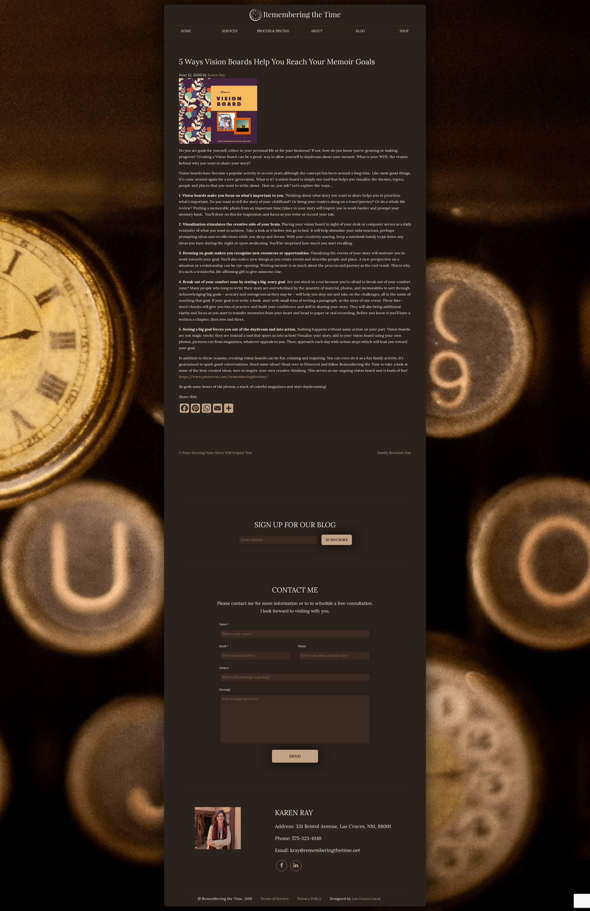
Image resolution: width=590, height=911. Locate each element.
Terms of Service (274, 898)
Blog (360, 31)
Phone (302, 646)
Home (186, 31)
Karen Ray (216, 75)
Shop (404, 31)
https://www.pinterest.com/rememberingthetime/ (223, 377)
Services (229, 31)
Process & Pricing (273, 31)
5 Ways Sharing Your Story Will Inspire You (215, 453)
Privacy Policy (309, 898)
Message (225, 689)
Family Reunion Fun (394, 453)
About (316, 31)
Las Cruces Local (366, 898)
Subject (224, 668)
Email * (223, 646)
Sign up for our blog (295, 525)
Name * (224, 624)
